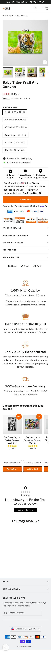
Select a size (10, 107)
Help (6, 581)
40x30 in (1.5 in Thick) (15, 142)
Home (5, 16)
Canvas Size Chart (13, 243)
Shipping (6, 98)
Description (10, 250)
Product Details (12, 228)
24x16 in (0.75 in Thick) (15, 119)
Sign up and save (14, 598)
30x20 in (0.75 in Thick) (16, 127)
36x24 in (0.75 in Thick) (15, 135)
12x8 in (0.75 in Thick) (15, 112)
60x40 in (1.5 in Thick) (15, 150)
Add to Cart (12, 469)
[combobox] (12, 462)
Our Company (11, 589)
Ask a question (11, 257)
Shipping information (15, 235)
